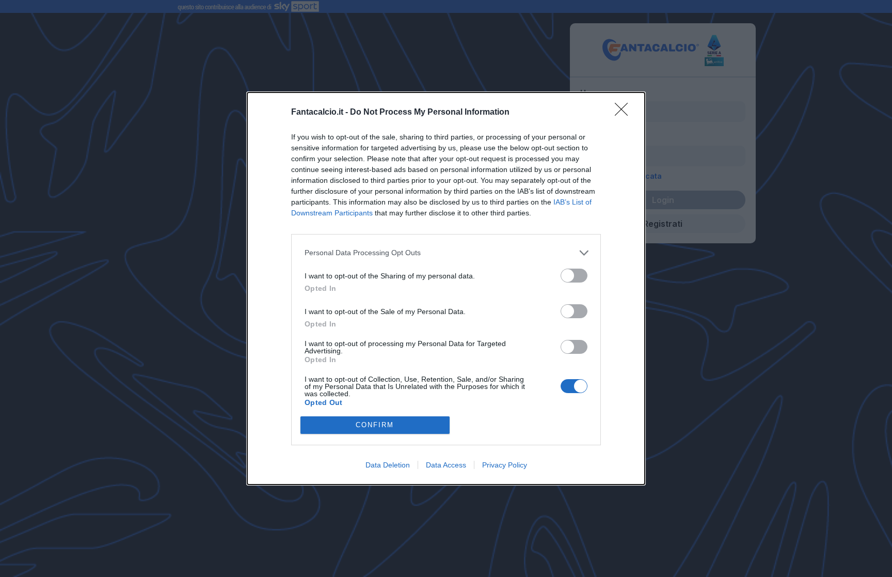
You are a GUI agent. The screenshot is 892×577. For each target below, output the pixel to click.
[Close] (624, 112)
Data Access (446, 465)
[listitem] (446, 252)
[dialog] (446, 288)
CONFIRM (375, 425)
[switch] (574, 276)
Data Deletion (387, 465)
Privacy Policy (504, 465)
